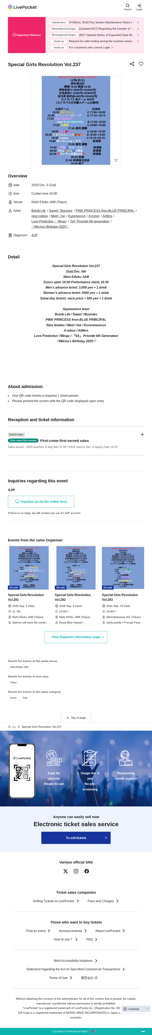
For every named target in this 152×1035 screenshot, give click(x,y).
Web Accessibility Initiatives (73, 960)
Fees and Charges (101, 901)
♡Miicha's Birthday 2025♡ (50, 226)
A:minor (93, 216)
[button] (76, 440)
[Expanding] (76, 120)
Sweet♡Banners (60, 210)
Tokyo (13, 682)
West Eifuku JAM (19, 667)
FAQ (89, 939)
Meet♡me (58, 216)
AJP (34, 235)
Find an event (36, 931)
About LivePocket (107, 931)
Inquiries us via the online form (44, 501)
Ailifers (107, 216)
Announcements (70, 931)
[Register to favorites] (141, 64)
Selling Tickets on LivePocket (53, 901)
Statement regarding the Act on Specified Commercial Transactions (73, 969)
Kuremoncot (76, 216)
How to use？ (63, 939)
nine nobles (39, 216)
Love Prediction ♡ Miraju (48, 221)
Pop (25, 698)
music (13, 698)
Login (139, 9)
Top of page (78, 717)
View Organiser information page (76, 637)
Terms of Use (58, 978)
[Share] (132, 64)
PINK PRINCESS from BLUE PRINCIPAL (105, 210)
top (14, 726)
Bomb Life (38, 210)
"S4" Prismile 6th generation (89, 221)
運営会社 (87, 978)
